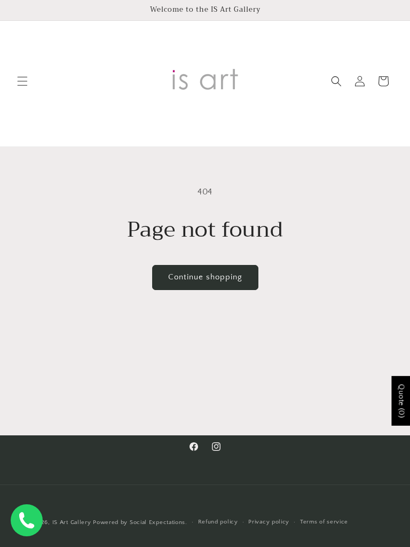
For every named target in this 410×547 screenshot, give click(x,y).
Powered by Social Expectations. (140, 522)
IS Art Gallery (71, 522)
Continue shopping (205, 277)
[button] (22, 81)
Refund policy (218, 522)
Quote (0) (401, 401)
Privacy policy (268, 522)
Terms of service (324, 522)
